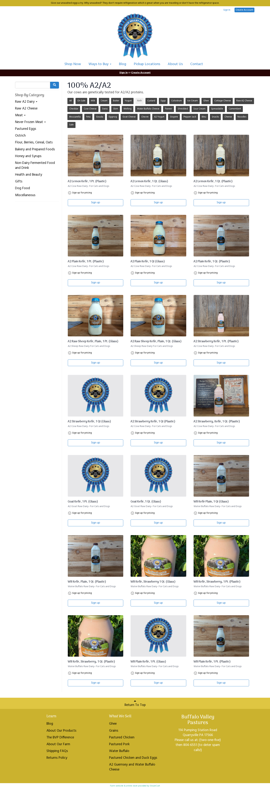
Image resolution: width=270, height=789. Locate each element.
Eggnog (113, 117)
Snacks (215, 117)
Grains (113, 730)
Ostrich (20, 135)
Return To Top (135, 705)
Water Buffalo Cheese (148, 109)
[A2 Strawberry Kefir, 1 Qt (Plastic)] (158, 395)
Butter (116, 101)
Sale (71, 125)
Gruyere (174, 117)
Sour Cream (199, 109)
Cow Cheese (90, 109)
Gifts (18, 181)
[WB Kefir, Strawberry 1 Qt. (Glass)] (158, 556)
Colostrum (176, 101)
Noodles (241, 117)
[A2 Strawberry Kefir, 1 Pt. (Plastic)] (221, 316)
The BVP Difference (60, 737)
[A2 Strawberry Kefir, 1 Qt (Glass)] (95, 395)
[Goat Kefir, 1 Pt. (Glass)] (95, 476)
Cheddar (73, 109)
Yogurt (128, 101)
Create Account (244, 10)
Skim (115, 109)
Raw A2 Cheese (26, 108)
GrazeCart (155, 786)
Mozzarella (75, 117)
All (70, 101)
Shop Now (72, 64)
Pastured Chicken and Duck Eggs (133, 758)
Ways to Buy (99, 64)
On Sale (81, 101)
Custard (151, 101)
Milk (93, 101)
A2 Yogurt (159, 117)
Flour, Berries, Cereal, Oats (34, 142)
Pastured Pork (119, 744)
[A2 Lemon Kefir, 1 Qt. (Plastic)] (221, 155)
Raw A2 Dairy (25, 101)
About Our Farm (58, 744)
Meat (19, 115)
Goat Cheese (129, 117)
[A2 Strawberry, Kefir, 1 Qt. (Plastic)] (221, 395)
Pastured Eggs (25, 128)
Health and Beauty (28, 174)
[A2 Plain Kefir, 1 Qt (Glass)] (158, 235)
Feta (88, 117)
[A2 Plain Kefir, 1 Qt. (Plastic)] (221, 235)
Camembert (235, 109)
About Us (175, 64)
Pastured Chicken (121, 737)
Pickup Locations (147, 64)
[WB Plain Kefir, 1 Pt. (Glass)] (158, 636)
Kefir (139, 101)
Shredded (183, 109)
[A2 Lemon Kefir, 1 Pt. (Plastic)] (95, 155)
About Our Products (61, 730)
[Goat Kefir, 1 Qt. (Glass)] (158, 476)
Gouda (99, 117)
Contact (196, 64)
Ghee (206, 101)
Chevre (145, 117)
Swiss (105, 109)
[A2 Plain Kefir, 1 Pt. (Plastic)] (95, 235)
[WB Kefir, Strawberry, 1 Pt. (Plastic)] (221, 556)
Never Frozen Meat (29, 122)
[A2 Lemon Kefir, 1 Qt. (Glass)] (158, 155)
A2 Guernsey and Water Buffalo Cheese (132, 767)
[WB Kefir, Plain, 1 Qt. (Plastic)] (95, 556)
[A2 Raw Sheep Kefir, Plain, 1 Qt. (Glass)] (158, 316)
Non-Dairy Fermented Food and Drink (35, 165)
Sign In (226, 10)
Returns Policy (56, 758)
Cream (104, 101)
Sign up (95, 202)
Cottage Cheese (222, 101)
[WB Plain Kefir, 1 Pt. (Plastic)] (221, 636)
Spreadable (217, 109)
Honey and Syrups (28, 156)
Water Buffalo (119, 751)
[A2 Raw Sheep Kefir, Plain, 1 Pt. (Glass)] (95, 316)
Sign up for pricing (82, 193)
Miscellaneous (25, 195)
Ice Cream (192, 101)
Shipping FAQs (57, 751)
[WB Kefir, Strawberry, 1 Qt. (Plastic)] (95, 636)
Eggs (163, 101)
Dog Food (22, 188)
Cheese (228, 117)
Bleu (204, 117)
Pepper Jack (189, 117)
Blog (122, 64)
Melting (128, 109)
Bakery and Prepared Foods (35, 149)
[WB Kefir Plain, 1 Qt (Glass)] (221, 476)
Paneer (168, 109)
